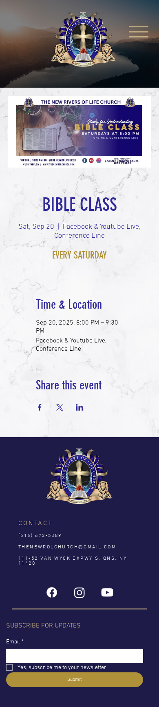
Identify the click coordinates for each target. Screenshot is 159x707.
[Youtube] (107, 592)
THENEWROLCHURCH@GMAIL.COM (67, 547)
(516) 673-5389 (40, 536)
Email (15, 642)
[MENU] (138, 32)
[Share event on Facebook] (40, 407)
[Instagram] (79, 592)
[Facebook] (52, 592)
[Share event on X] (60, 407)
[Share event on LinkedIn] (80, 407)
